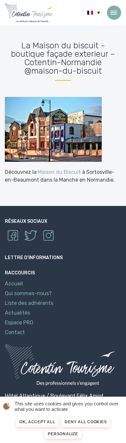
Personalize (63, 434)
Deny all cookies (86, 422)
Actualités (17, 313)
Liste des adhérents (29, 303)
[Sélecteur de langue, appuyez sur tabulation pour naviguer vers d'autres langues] (93, 12)
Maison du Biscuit (59, 172)
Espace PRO (19, 322)
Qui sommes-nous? (28, 293)
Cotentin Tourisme (29, 12)
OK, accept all (37, 422)
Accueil (14, 284)
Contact (15, 332)
